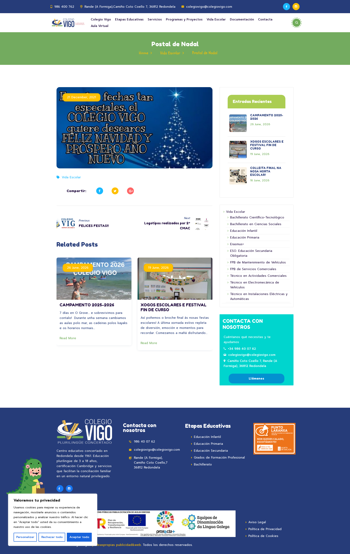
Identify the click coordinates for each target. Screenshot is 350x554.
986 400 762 (64, 6)
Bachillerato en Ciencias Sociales (255, 224)
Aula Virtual (99, 26)
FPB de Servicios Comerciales (253, 269)
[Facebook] (286, 6)
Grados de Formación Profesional (219, 457)
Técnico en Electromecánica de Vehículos (254, 285)
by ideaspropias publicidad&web (115, 545)
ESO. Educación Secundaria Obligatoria (251, 253)
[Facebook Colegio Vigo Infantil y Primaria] (60, 488)
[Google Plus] (130, 190)
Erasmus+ (237, 244)
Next (187, 218)
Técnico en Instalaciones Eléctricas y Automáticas (259, 296)
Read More (68, 338)
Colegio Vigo (101, 19)
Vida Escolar (216, 19)
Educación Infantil (243, 231)
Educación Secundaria (211, 450)
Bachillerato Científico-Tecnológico (257, 217)
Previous (84, 220)
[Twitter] (115, 190)
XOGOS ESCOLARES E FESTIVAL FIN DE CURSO (267, 145)
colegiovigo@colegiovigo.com (251, 355)
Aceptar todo (79, 537)
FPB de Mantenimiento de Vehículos (258, 262)
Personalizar (25, 537)
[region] (52, 520)
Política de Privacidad (265, 529)
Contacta (265, 19)
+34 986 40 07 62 (242, 349)
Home (143, 53)
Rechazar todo (52, 537)
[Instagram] (296, 6)
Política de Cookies (263, 536)
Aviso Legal (257, 522)
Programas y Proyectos (184, 19)
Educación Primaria (244, 237)
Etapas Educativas (129, 19)
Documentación (242, 19)
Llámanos (256, 378)
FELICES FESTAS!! (94, 226)
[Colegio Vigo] (68, 22)
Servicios (155, 19)
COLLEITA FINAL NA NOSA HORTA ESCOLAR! (265, 171)
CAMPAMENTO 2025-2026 (87, 305)
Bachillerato (203, 464)
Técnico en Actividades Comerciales (258, 276)
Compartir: (76, 191)
